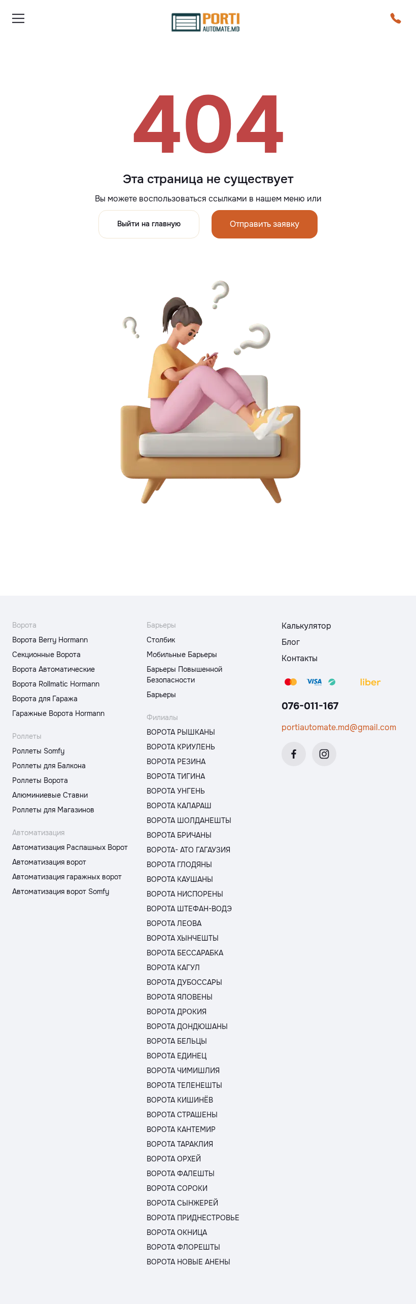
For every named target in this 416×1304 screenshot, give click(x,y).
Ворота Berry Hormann (50, 639)
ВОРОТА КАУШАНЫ (180, 879)
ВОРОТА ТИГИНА (176, 776)
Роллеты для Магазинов (53, 809)
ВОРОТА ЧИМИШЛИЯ (183, 1070)
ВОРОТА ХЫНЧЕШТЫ (183, 938)
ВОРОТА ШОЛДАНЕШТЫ (189, 820)
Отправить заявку (264, 224)
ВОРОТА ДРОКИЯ (176, 1011)
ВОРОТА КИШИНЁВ (180, 1100)
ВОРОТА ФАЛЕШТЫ (181, 1173)
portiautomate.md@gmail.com (339, 727)
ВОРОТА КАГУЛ (173, 967)
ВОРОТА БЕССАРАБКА (185, 952)
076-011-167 (310, 706)
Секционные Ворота (46, 654)
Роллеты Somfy (38, 751)
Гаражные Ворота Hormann (58, 713)
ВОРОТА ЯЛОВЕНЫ (180, 997)
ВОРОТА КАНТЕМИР (181, 1129)
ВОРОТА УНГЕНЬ (176, 791)
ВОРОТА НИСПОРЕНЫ (185, 894)
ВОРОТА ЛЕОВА (174, 923)
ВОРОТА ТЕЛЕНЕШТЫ (184, 1085)
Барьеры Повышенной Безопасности (184, 674)
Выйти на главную (149, 223)
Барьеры (161, 694)
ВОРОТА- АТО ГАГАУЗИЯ (188, 849)
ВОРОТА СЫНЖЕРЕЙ (182, 1203)
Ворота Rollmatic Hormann (55, 684)
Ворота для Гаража (45, 698)
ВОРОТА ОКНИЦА (177, 1232)
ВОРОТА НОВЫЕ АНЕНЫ (188, 1261)
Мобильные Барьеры (182, 654)
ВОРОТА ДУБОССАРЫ (184, 982)
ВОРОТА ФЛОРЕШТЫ (183, 1247)
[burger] (18, 18)
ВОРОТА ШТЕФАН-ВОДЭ (189, 908)
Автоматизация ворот (49, 862)
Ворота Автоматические (53, 669)
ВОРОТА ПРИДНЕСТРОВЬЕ (193, 1217)
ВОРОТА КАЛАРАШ (179, 805)
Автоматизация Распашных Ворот (70, 847)
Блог (291, 642)
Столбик (161, 639)
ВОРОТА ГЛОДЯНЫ (179, 864)
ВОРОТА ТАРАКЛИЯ (180, 1144)
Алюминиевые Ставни (50, 795)
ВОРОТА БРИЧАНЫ (179, 835)
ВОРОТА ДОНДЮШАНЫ (187, 1026)
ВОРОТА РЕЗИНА (176, 761)
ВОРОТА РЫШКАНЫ (181, 732)
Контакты (300, 658)
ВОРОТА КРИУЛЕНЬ (181, 746)
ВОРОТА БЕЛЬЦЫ (177, 1041)
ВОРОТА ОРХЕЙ (174, 1158)
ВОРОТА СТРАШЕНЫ (182, 1114)
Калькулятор (306, 626)
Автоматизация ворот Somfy (60, 891)
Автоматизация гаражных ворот (67, 876)
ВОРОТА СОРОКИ (177, 1188)
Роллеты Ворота (40, 780)
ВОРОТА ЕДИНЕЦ (176, 1055)
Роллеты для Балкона (49, 765)
